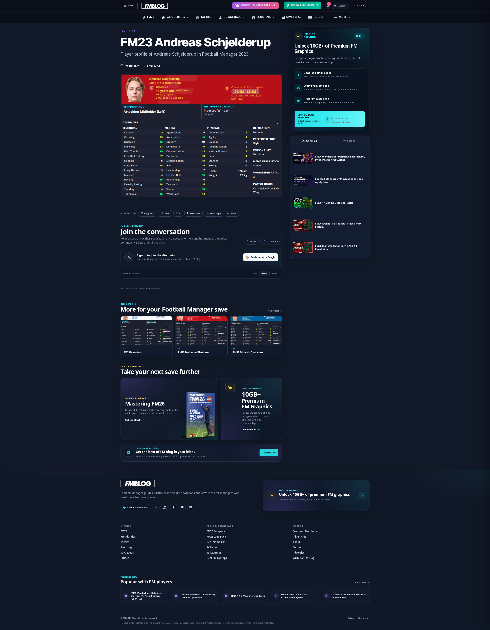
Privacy (352, 618)
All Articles (299, 536)
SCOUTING (264, 17)
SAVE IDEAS (293, 17)
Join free (267, 452)
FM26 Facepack (216, 531)
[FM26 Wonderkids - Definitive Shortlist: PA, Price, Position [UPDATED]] (303, 158)
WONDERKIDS (176, 17)
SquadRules (214, 552)
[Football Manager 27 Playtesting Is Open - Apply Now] (303, 180)
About (296, 542)
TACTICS (206, 17)
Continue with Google (263, 257)
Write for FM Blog (303, 558)
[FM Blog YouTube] (182, 507)
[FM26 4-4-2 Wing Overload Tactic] (303, 203)
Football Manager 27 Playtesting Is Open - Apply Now (339, 180)
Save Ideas (127, 552)
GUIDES (318, 17)
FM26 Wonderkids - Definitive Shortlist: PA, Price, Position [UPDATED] (340, 158)
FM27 (150, 17)
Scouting (126, 547)
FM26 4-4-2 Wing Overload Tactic (334, 202)
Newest (264, 273)
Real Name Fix (216, 542)
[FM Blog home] (189, 483)
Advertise (299, 552)
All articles (273, 310)
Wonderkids (128, 536)
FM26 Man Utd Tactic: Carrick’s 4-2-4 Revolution (336, 247)
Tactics (125, 542)
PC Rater (212, 547)
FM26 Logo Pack (216, 536)
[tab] (310, 141)
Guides (125, 558)
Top (255, 273)
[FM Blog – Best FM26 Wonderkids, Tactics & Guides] (155, 6)
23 (133, 31)
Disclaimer (363, 618)
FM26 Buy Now (302, 5)
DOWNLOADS (232, 17)
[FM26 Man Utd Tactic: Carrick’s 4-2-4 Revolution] (303, 247)
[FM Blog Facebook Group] (164, 507)
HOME (124, 31)
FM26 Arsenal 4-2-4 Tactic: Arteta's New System (338, 225)
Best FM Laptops (217, 558)
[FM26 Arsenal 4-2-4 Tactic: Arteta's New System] (303, 225)
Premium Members (255, 5)
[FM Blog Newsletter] (190, 507)
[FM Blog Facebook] (173, 507)
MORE (343, 17)
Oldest (275, 273)
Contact (298, 547)
